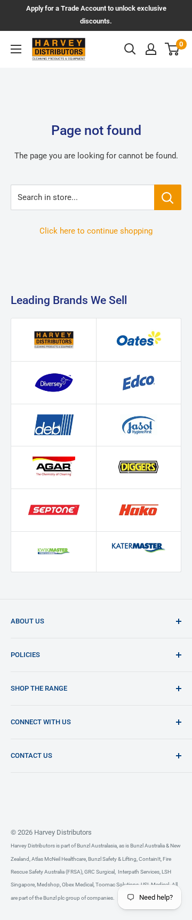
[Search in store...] (167, 197)
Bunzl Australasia (97, 846)
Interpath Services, (138, 872)
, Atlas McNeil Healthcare (57, 859)
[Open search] (130, 49)
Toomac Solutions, (117, 884)
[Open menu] (16, 49)
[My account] (151, 49)
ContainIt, (150, 859)
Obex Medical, (77, 884)
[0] (172, 49)
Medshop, (48, 884)
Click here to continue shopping (96, 231)
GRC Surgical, (99, 872)
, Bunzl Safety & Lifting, (112, 859)
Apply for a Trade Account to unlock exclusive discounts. (96, 14)
